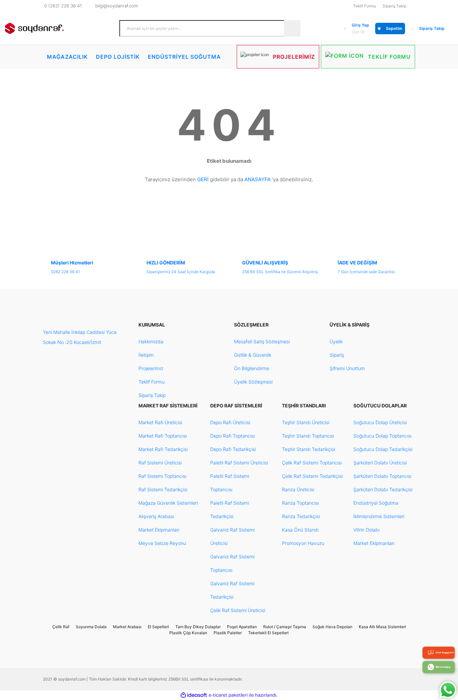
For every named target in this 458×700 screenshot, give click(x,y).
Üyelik (336, 341)
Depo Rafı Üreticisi (230, 422)
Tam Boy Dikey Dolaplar (198, 626)
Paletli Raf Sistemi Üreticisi (239, 462)
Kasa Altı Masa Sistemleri (382, 626)
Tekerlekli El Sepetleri (268, 632)
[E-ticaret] (228, 695)
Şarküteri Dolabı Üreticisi (380, 462)
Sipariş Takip (394, 5)
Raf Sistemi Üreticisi (160, 462)
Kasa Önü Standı (300, 530)
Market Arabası (127, 626)
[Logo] (34, 28)
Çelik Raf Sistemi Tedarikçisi (312, 476)
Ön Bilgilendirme (251, 368)
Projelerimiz (150, 368)
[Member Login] (345, 29)
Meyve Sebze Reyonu (162, 543)
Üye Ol (358, 31)
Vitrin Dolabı (366, 530)
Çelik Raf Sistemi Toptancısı (312, 462)
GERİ (203, 179)
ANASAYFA (257, 179)
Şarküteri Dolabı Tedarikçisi (382, 489)
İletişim (146, 355)
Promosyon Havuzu (303, 543)
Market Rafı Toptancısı (162, 436)
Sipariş (337, 355)
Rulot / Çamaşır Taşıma (284, 626)
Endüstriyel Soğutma (375, 503)
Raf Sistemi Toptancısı (162, 476)
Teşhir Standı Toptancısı (308, 436)
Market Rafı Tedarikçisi (163, 449)
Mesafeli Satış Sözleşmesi (262, 341)
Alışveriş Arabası (156, 516)
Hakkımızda (150, 341)
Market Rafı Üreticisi (160, 422)
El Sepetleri (158, 626)
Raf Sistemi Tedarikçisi (162, 489)
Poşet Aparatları (242, 626)
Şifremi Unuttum (347, 368)
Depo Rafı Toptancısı (232, 436)
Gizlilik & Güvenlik (252, 355)
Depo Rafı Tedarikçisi (233, 449)
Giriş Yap (360, 25)
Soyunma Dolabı (91, 626)
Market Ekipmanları (158, 530)
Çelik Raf (60, 626)
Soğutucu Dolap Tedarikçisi (382, 449)
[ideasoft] (193, 695)
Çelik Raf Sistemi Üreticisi (237, 610)
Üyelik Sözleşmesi (253, 382)
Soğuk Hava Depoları (332, 626)
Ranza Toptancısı (300, 503)
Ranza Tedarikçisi (301, 516)
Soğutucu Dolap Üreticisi (380, 422)
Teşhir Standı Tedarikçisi (308, 449)
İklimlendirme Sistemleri (378, 516)
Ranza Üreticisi (298, 489)
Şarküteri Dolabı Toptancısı (382, 476)
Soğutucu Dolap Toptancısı (382, 436)
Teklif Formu (364, 5)
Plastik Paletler (228, 632)
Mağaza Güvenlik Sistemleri (168, 503)
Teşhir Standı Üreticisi (305, 422)
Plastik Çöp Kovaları (188, 632)
